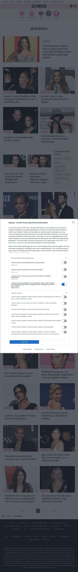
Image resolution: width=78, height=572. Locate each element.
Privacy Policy (50, 349)
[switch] (64, 262)
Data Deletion (27, 349)
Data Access (39, 349)
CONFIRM (24, 342)
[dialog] (39, 286)
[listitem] (39, 258)
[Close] (74, 223)
